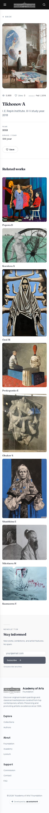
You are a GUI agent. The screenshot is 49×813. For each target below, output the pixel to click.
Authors (7, 727)
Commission (9, 770)
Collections (9, 722)
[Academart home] (24, 5)
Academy (8, 748)
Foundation (9, 743)
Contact (7, 775)
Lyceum (7, 754)
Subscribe (12, 660)
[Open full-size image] (24, 55)
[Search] (44, 4)
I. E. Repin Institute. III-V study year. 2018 (23, 113)
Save (11, 149)
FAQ (5, 780)
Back (8, 17)
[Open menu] (4, 4)
